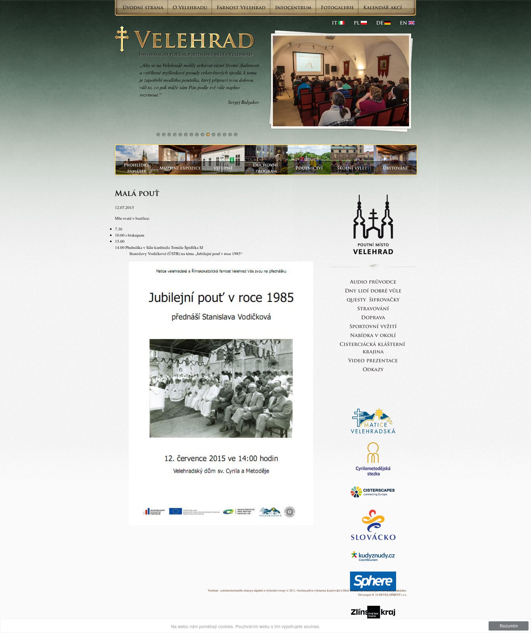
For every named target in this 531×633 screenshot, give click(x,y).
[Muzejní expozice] (180, 168)
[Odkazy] (373, 369)
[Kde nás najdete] (373, 317)
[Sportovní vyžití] (373, 326)
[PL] (360, 23)
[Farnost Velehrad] (241, 7)
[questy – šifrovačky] (373, 299)
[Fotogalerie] (337, 7)
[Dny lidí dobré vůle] (373, 290)
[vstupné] (223, 168)
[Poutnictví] (309, 168)
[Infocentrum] (293, 7)
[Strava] (373, 308)
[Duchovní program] (266, 168)
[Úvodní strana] (143, 7)
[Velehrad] (407, 23)
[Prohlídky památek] (137, 168)
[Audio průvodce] (373, 281)
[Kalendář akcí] (382, 7)
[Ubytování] (395, 168)
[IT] (338, 23)
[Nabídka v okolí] (373, 335)
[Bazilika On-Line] (373, 360)
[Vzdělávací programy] (352, 168)
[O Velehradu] (190, 7)
